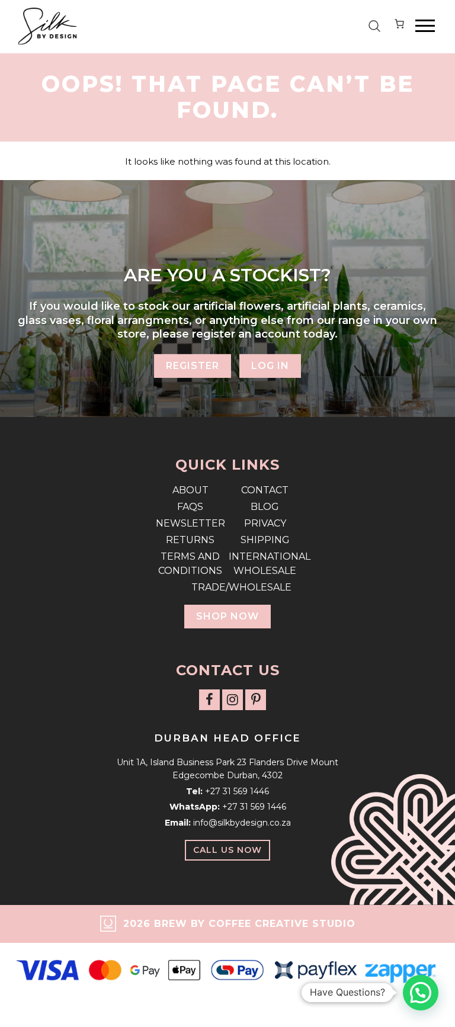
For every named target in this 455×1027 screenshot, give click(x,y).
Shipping (265, 539)
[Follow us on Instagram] (232, 699)
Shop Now (227, 616)
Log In (270, 365)
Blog (265, 506)
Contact (265, 490)
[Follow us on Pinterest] (255, 699)
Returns (190, 539)
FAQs (190, 506)
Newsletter (190, 523)
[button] (420, 992)
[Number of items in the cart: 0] (399, 26)
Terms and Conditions (190, 563)
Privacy (265, 523)
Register (192, 365)
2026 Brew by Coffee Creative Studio (239, 923)
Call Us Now (227, 850)
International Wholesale (265, 563)
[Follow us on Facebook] (209, 699)
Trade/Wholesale (227, 587)
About (190, 490)
